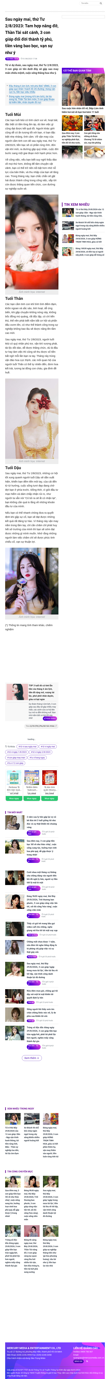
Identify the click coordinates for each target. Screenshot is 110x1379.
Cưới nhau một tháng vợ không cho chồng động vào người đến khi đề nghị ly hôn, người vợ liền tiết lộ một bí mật (42, 877)
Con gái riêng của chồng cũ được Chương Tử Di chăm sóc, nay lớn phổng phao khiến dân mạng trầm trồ (94, 141)
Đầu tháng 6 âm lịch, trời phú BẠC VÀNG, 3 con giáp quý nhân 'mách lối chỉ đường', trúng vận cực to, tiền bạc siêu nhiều (32, 89)
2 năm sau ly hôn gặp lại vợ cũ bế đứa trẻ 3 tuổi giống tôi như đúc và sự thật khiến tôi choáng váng (42, 822)
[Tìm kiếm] (101, 3)
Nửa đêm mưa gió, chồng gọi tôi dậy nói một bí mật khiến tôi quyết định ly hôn (42, 994)
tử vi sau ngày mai (28, 746)
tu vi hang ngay (38, 757)
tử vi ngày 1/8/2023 (18, 752)
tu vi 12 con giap (16, 763)
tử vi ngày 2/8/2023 (41, 752)
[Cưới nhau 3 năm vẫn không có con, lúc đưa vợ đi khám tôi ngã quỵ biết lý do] (72, 153)
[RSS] (86, 1361)
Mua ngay (14, 798)
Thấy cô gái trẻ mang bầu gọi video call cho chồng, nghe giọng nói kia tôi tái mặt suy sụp (42, 927)
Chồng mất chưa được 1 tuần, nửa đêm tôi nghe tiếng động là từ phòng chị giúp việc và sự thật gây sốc (42, 946)
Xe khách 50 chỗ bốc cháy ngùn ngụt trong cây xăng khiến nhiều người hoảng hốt (32, 1134)
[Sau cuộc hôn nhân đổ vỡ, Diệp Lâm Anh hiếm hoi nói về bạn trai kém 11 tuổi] (83, 90)
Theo (40, 726)
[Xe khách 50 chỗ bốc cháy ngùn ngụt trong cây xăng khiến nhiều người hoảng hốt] (32, 1119)
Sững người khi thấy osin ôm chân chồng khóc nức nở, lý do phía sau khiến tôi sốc (41, 1012)
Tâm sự (31, 1002)
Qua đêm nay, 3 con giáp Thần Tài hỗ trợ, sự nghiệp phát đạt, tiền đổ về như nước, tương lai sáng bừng (71, 139)
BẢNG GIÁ (78, 1361)
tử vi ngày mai (48, 746)
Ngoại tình (32, 957)
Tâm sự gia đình (32, 833)
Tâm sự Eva (32, 935)
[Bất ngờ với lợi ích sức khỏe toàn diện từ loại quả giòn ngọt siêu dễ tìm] (94, 153)
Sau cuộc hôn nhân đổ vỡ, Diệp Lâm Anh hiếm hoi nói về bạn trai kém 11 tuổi (82, 110)
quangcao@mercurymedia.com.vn (88, 1358)
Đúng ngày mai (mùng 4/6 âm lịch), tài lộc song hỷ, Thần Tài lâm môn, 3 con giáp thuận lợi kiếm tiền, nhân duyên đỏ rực (32, 99)
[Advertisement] (53, 656)
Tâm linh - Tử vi (12, 59)
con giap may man (17, 757)
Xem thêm (51, 718)
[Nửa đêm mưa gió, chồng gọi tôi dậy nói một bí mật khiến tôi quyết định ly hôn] (14, 996)
